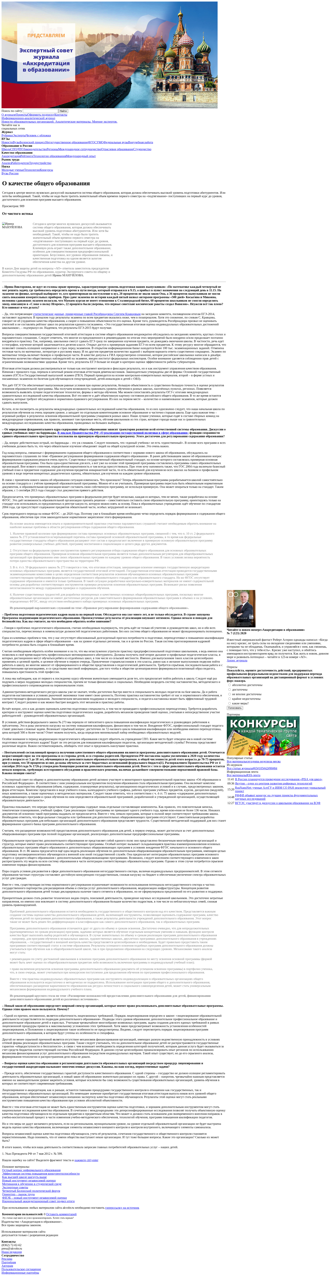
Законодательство (35, 149)
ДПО (20, 149)
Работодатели (20, 163)
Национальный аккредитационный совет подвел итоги (38, 1201)
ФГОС (92, 142)
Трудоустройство (40, 163)
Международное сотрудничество (79, 149)
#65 (255, 768)
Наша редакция (12, 1252)
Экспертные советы (15, 1187)
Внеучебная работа (140, 142)
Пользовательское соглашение (21, 1269)
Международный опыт (81, 156)
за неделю (263, 761)
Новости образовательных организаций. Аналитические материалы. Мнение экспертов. (59, 120)
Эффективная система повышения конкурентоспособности (41, 1173)
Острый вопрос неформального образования (31, 1170)
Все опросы (321, 667)
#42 (265, 768)
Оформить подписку (40, 114)
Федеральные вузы (116, 142)
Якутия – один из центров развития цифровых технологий (273, 783)
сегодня (252, 761)
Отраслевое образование (117, 149)
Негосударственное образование (66, 142)
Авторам (7, 1265)
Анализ (6, 163)
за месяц (275, 761)
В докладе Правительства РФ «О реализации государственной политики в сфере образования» (123, 432)
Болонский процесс (32, 142)
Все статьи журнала (240, 768)
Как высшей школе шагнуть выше (24, 1177)
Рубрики (7, 135)
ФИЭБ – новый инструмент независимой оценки (34, 1197)
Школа (6, 149)
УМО (100, 142)
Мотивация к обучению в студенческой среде (31, 1184)
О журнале (9, 114)
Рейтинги (26, 156)
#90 (270, 768)
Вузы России (10, 173)
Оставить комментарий (61, 1214)
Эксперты (19, 135)
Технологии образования (49, 156)
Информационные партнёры (20, 1272)
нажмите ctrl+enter (86, 1160)
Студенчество (142, 149)
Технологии (32, 170)
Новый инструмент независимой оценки (29, 1180)
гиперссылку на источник (122, 1207)
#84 (275, 768)
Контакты (60, 114)
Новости (7, 142)
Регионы (52, 149)
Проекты (21, 114)
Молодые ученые (13, 170)
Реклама (7, 1258)
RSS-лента (253, 775)
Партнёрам (9, 1262)
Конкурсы (46, 170)
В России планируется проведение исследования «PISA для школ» (278, 779)
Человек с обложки (38, 135)
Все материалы (237, 761)
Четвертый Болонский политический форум (31, 1190)
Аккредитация (11, 156)
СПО (13, 149)
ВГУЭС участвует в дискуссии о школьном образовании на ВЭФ (277, 803)
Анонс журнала (237, 660)
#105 (260, 768)
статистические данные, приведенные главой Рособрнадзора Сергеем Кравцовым (87, 314)
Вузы (16, 142)
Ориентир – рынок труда (18, 1194)
